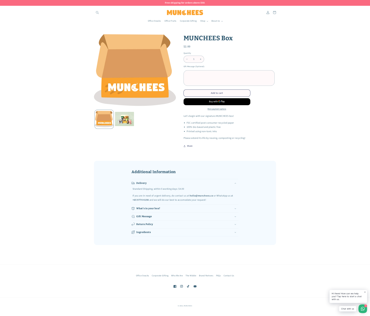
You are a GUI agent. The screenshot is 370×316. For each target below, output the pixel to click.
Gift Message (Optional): (194, 66)
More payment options (217, 109)
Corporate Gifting (160, 275)
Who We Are (177, 275)
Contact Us (229, 275)
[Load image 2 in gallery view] (124, 119)
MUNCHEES (188, 306)
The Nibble (191, 275)
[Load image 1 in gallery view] (104, 119)
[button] (97, 12)
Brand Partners (206, 275)
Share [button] (190, 145)
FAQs (218, 275)
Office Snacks (142, 275)
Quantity (187, 53)
